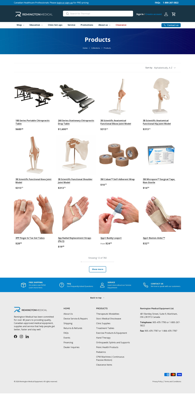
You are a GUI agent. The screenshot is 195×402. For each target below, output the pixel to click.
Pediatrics (101, 352)
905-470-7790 (159, 322)
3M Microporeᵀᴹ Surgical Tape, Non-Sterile (159, 181)
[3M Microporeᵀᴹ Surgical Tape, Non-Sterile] (161, 155)
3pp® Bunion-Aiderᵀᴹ (154, 238)
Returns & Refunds (73, 328)
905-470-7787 (151, 330)
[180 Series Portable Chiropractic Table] (34, 96)
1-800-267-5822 (170, 2)
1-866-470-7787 (169, 330)
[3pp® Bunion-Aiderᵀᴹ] (161, 214)
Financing (68, 342)
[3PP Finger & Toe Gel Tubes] (34, 214)
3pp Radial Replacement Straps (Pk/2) (74, 240)
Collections (95, 48)
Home (85, 48)
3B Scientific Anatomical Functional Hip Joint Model (157, 122)
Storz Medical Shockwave (108, 318)
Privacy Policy (158, 381)
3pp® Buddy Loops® (111, 238)
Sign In (140, 14)
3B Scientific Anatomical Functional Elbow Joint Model (115, 122)
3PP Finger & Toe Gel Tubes (30, 238)
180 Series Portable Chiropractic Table (33, 122)
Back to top (96, 297)
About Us (68, 313)
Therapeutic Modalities (107, 313)
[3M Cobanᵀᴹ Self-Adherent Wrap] (119, 155)
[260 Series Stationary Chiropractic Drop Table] (76, 96)
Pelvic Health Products (107, 347)
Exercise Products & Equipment (111, 332)
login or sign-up (65, 2)
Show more (97, 269)
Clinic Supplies (103, 323)
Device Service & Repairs (76, 318)
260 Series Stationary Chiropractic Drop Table (76, 122)
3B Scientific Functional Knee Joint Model (33, 181)
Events (67, 337)
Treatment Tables (105, 328)
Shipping (68, 323)
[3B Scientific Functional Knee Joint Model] (34, 155)
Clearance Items (104, 364)
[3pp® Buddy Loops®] (119, 214)
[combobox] (98, 13)
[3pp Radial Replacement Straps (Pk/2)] (76, 214)
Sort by (148, 67)
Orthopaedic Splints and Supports (113, 342)
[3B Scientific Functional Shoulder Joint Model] (76, 155)
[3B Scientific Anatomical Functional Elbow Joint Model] (119, 96)
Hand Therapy (103, 337)
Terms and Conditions (172, 381)
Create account (153, 14)
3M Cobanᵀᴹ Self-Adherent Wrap (117, 179)
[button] (173, 14)
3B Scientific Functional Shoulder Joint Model (75, 181)
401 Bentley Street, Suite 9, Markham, (158, 313)
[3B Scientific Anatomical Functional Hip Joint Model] (161, 96)
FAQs (157, 2)
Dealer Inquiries (71, 347)
